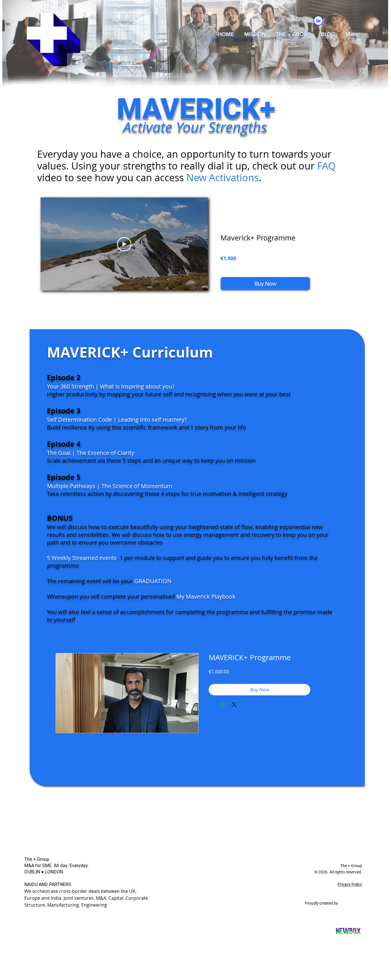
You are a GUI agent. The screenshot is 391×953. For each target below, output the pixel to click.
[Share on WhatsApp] (223, 704)
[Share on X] (234, 704)
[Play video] (124, 244)
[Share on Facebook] (212, 704)
